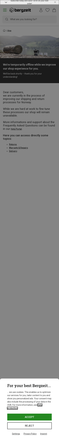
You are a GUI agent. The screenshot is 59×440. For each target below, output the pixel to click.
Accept (29, 417)
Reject (29, 425)
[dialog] (29, 409)
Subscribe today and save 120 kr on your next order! (29, 2)
